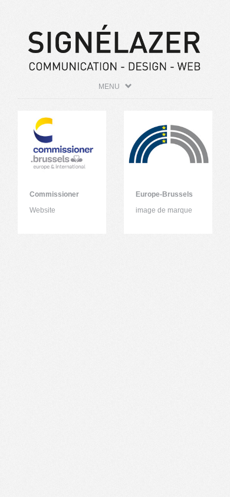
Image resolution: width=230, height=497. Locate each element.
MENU (111, 86)
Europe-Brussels (164, 194)
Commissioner (54, 194)
